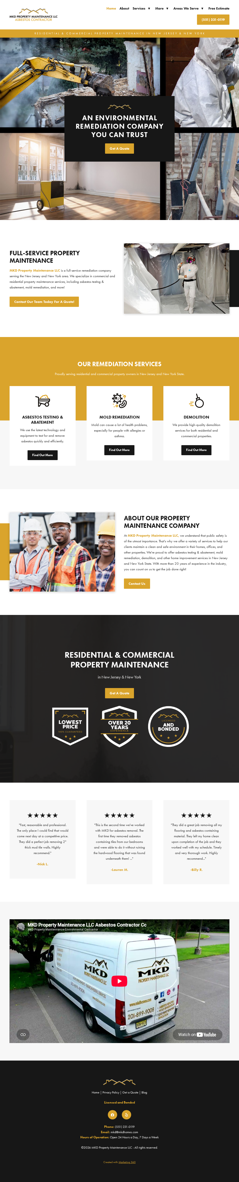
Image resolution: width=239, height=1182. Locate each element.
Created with (119, 1162)
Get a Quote (130, 1092)
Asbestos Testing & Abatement (42, 420)
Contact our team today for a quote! (44, 302)
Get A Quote (119, 148)
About (124, 8)
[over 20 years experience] (119, 727)
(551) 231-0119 (213, 20)
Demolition (196, 417)
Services (141, 8)
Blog (144, 1092)
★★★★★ (43, 815)
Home (111, 8)
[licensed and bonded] (169, 727)
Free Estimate (218, 8)
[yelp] (126, 1114)
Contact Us (137, 584)
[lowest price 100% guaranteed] (70, 727)
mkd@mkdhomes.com (124, 1132)
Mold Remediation (119, 417)
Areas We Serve (188, 8)
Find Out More (42, 455)
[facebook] (112, 1114)
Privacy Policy (110, 1092)
